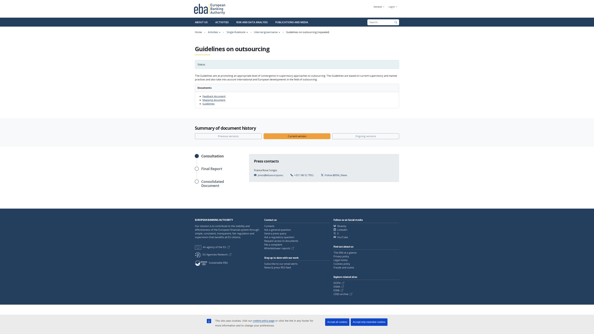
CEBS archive (341, 294)
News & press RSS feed (277, 267)
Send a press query (275, 233)
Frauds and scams (344, 267)
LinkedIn (342, 229)
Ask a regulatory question (279, 237)
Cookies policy (342, 263)
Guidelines (208, 103)
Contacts (269, 226)
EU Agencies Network (215, 254)
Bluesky (341, 226)
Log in (392, 6)
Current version (297, 136)
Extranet (378, 6)
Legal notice (341, 260)
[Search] (396, 22)
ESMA (337, 286)
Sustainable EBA (218, 262)
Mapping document (214, 100)
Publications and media (291, 22)
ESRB (337, 290)
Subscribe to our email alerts (281, 263)
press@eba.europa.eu (270, 175)
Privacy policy (341, 256)
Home (198, 32)
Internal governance (266, 32)
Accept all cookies (337, 322)
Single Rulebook (236, 32)
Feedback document (214, 96)
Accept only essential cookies (369, 322)
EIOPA (337, 283)
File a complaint (273, 244)
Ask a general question (277, 229)
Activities (222, 22)
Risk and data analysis (252, 22)
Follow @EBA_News (336, 175)
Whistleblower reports (277, 248)
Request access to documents (281, 241)
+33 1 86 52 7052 (304, 175)
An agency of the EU (214, 247)
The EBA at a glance (345, 252)
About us (201, 22)
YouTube (342, 237)
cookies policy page (264, 320)
